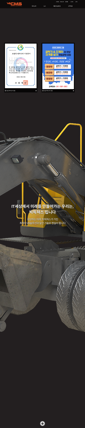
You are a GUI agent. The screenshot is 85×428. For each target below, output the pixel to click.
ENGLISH (62, 1)
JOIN (76, 1)
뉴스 (45, 6)
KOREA (57, 1)
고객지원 (70, 6)
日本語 (66, 1)
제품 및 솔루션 (57, 6)
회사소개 (34, 6)
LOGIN (71, 1)
